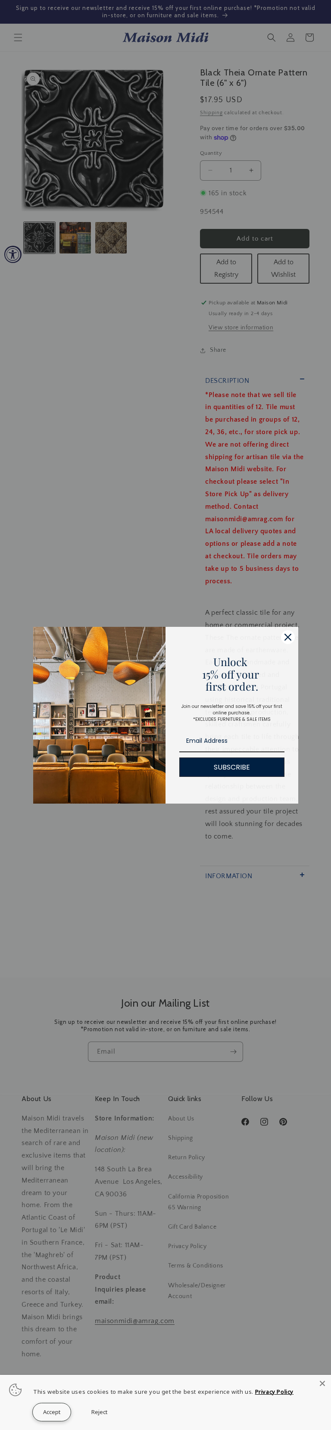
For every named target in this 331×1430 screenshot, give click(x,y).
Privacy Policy (274, 1392)
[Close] (288, 637)
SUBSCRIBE (232, 767)
